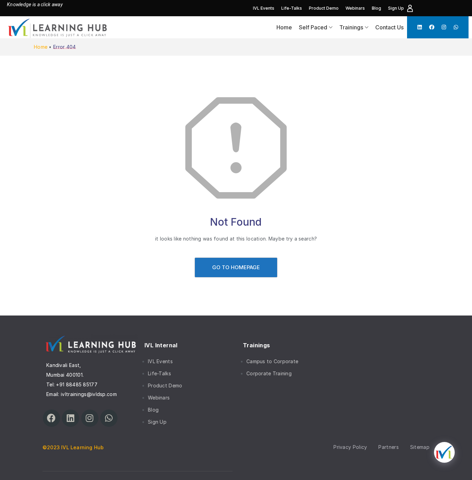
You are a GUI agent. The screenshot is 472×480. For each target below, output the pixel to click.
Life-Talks (291, 8)
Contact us (389, 27)
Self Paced (313, 27)
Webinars (355, 8)
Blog (376, 8)
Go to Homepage (236, 267)
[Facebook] (431, 27)
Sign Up (396, 8)
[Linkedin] (419, 27)
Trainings (351, 27)
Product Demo (324, 8)
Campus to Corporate (272, 361)
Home (284, 27)
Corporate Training (269, 373)
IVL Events (263, 8)
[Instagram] (444, 27)
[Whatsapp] (456, 27)
